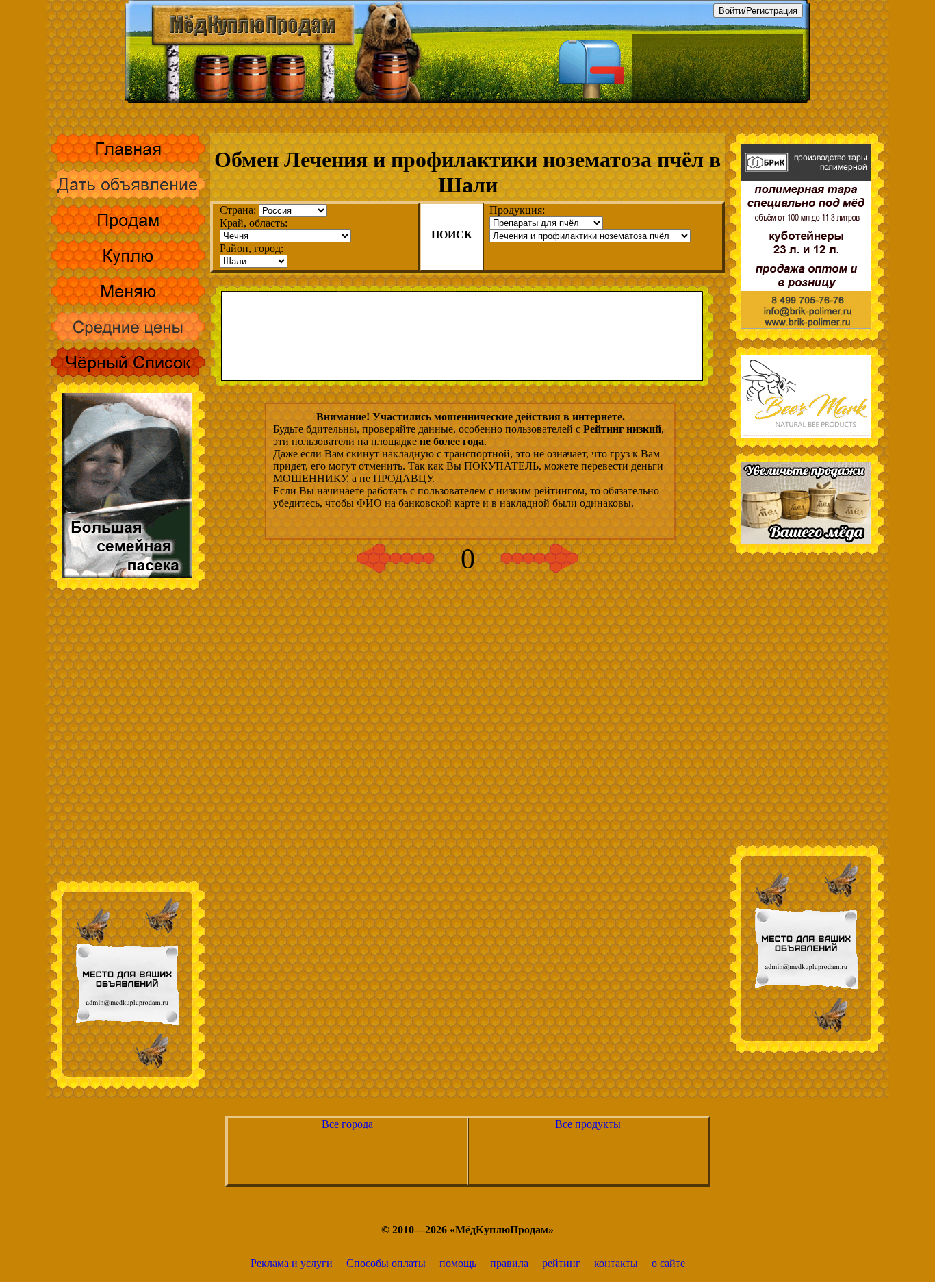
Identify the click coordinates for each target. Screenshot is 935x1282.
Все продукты (588, 1124)
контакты (616, 1263)
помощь (457, 1263)
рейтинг (561, 1263)
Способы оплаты (386, 1263)
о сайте (668, 1263)
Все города (347, 1124)
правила (509, 1263)
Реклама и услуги (292, 1263)
